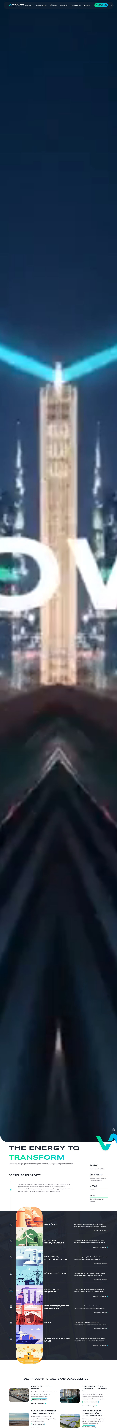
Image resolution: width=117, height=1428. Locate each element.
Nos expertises (53, 5)
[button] (29, 5)
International (76, 5)
